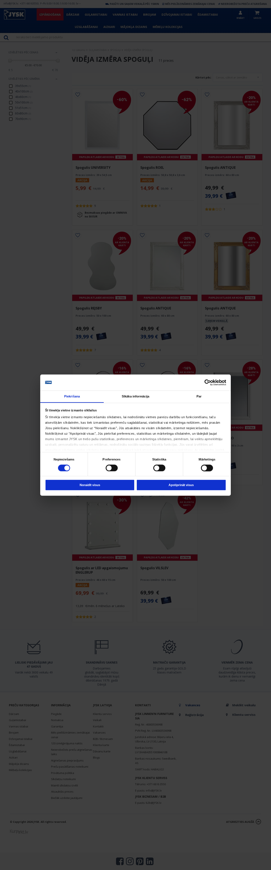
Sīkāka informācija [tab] (135, 396)
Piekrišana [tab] (72, 396)
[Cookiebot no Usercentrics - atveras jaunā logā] (207, 382)
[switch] (112, 468)
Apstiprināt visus (181, 485)
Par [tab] (199, 396)
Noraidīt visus (90, 485)
